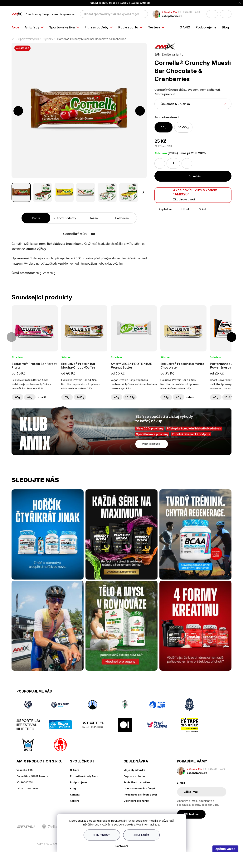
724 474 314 (169, 12)
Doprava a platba (134, 776)
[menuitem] (17, 27)
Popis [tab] (36, 218)
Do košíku (195, 176)
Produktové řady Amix (84, 776)
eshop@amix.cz (172, 16)
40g (29, 397)
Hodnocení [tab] (122, 218)
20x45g (130, 397)
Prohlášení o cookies (137, 782)
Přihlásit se (191, 814)
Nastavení (121, 845)
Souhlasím (141, 835)
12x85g (79, 397)
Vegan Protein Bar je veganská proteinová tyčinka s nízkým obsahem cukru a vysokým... (134, 384)
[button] (18, 111)
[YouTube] (223, 827)
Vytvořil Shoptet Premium (31, 843)
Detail (34, 341)
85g (17, 397)
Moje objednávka (134, 770)
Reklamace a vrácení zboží (140, 794)
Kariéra (74, 800)
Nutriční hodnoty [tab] (64, 218)
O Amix (74, 770)
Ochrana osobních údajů (139, 788)
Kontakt (75, 794)
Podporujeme (78, 782)
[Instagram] (213, 827)
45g (116, 397)
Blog (73, 788)
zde (156, 824)
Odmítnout (101, 835)
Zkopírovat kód (184, 199)
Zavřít (176, 214)
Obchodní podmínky (136, 800)
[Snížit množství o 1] (159, 163)
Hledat (144, 14)
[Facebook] (202, 827)
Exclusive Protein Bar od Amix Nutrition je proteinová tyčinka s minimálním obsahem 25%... (31, 384)
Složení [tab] (94, 218)
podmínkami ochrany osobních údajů (198, 804)
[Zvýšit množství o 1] (187, 163)
